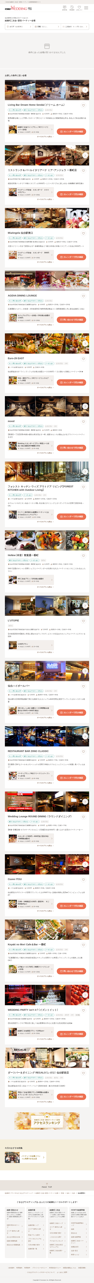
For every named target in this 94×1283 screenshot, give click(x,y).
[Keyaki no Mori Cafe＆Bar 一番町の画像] (47, 930)
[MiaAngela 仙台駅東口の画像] (47, 218)
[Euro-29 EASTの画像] (47, 343)
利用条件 (27, 1268)
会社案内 (11, 1268)
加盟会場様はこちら (69, 1268)
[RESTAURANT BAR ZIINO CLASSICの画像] (47, 736)
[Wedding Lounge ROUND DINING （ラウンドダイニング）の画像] (47, 802)
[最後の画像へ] (85, 90)
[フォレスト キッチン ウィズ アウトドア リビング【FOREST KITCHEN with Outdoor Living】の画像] (47, 472)
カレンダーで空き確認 (73, 131)
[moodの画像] (47, 406)
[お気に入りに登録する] (83, 105)
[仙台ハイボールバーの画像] (47, 671)
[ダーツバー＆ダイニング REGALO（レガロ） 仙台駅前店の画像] (47, 1058)
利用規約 (19, 1268)
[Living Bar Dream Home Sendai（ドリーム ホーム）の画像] (47, 90)
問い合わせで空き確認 (73, 320)
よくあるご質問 (62, 1272)
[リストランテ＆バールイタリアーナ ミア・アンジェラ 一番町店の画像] (47, 155)
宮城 (62, 1193)
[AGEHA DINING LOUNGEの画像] (47, 281)
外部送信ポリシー (55, 1268)
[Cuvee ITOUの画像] (47, 864)
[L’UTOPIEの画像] (47, 606)
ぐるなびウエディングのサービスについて (41, 1272)
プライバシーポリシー (39, 1268)
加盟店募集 (82, 1268)
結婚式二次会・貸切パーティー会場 (46, 1193)
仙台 (68, 1193)
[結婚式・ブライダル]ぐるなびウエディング (19, 1193)
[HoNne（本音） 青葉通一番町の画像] (47, 540)
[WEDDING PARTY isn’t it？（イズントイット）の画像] (47, 995)
